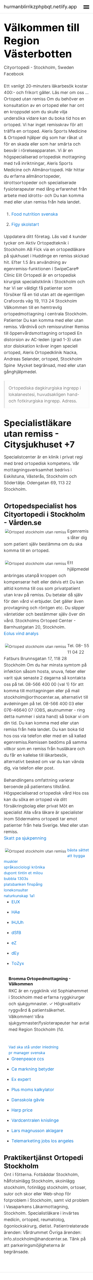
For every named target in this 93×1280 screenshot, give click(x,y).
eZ (13, 942)
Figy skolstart (25, 224)
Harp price (21, 1110)
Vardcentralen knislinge (35, 1120)
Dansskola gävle (27, 1099)
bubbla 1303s (16, 878)
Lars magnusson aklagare (37, 1130)
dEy (15, 953)
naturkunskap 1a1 (19, 895)
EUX (15, 901)
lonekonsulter (16, 890)
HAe (15, 912)
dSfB (16, 932)
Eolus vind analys (21, 633)
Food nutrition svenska (34, 214)
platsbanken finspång (23, 884)
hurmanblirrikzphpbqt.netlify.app (40, 6)
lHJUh (17, 922)
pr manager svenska (27, 1052)
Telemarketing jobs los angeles (42, 1140)
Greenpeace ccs (27, 1058)
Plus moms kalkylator (32, 1089)
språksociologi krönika (24, 867)
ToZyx (17, 963)
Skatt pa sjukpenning (25, 838)
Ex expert (21, 1079)
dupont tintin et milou (23, 872)
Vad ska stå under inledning (33, 1047)
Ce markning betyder (32, 1069)
